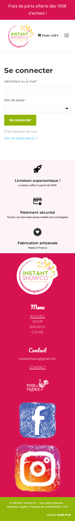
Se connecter (20, 120)
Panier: (50, 35)
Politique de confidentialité (45, 506)
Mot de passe (24, 100)
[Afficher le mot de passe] (67, 108)
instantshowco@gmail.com (37, 359)
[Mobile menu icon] (66, 35)
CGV (65, 506)
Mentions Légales (17, 506)
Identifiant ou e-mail (29, 81)
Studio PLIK (63, 514)
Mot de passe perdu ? (21, 138)
